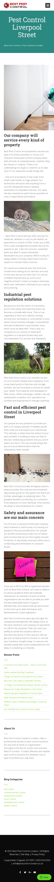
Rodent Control (10, 805)
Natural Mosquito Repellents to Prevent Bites (23, 693)
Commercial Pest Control (14, 792)
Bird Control (9, 789)
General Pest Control (13, 796)
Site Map (25, 854)
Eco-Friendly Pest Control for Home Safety (22, 709)
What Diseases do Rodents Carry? (18, 697)
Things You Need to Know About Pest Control (23, 676)
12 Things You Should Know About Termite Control (25, 685)
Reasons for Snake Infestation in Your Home (23, 689)
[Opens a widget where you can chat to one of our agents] (44, 877)
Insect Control (10, 799)
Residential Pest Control (14, 802)
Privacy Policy (38, 854)
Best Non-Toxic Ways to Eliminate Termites (22, 681)
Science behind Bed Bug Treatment (19, 672)
